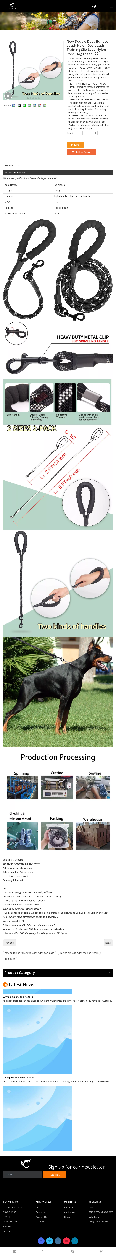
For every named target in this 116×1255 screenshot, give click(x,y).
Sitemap (40, 1221)
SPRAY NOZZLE (11, 1221)
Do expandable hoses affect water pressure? (20, 1068)
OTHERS (7, 1231)
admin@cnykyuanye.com (101, 1211)
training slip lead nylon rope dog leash (79, 952)
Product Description (15, 172)
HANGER (7, 1226)
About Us (68, 1207)
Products (40, 1212)
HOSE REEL (8, 1217)
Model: (8, 165)
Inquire (75, 144)
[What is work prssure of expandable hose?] (37, 1145)
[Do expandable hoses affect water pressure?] (37, 1064)
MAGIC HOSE (9, 1212)
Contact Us (41, 1217)
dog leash (10, 958)
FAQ (38, 1207)
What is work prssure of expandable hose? (20, 1149)
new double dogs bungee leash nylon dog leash (29, 952)
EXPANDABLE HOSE (13, 1207)
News (67, 1217)
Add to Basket (83, 152)
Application (69, 1212)
